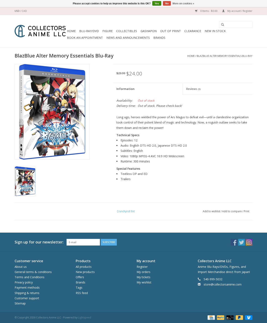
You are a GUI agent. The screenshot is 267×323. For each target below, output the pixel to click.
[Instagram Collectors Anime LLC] (249, 242)
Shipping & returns (27, 293)
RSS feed (82, 293)
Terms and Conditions (29, 277)
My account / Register (239, 11)
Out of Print (170, 31)
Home (71, 31)
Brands (159, 38)
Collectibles (126, 31)
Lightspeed (84, 317)
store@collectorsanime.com (223, 284)
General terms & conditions (33, 272)
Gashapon (149, 31)
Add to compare (232, 211)
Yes (157, 3)
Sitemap (20, 303)
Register (142, 267)
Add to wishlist (211, 211)
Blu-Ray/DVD (89, 31)
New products (85, 272)
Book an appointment (85, 38)
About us (21, 267)
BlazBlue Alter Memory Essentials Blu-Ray (224, 56)
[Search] (221, 24)
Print (246, 211)
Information (125, 89)
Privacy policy (24, 282)
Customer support (27, 298)
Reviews (193, 89)
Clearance (192, 31)
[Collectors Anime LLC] (40, 31)
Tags (79, 287)
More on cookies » (183, 3)
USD (17, 11)
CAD (24, 11)
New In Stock (215, 31)
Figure (107, 31)
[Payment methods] (210, 317)
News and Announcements (128, 38)
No (167, 3)
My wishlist (144, 282)
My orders (143, 272)
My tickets (143, 277)
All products (84, 267)
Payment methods (27, 287)
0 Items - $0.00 (209, 11)
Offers (80, 277)
